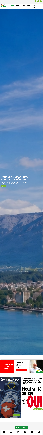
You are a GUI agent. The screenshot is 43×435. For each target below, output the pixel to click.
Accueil (12, 5)
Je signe (33, 5)
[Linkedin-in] (38, 1)
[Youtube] (41, 1)
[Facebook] (35, 1)
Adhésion (33, 7)
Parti (23, 5)
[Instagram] (37, 1)
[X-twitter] (40, 1)
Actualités (18, 5)
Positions (28, 5)
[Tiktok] (38, 2)
